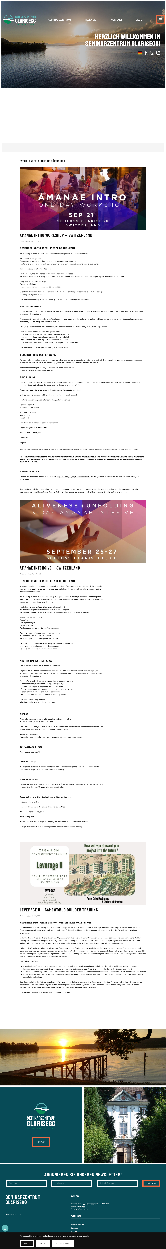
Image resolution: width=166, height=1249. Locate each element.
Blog (139, 19)
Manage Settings (62, 1243)
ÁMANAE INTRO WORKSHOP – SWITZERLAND (56, 235)
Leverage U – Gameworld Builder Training (59, 910)
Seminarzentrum (59, 19)
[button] (19, 1214)
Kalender (90, 19)
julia (28, 241)
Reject (43, 1243)
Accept (27, 1243)
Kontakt (116, 19)
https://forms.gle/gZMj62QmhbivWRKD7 (73, 476)
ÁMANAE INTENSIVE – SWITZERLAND (50, 568)
